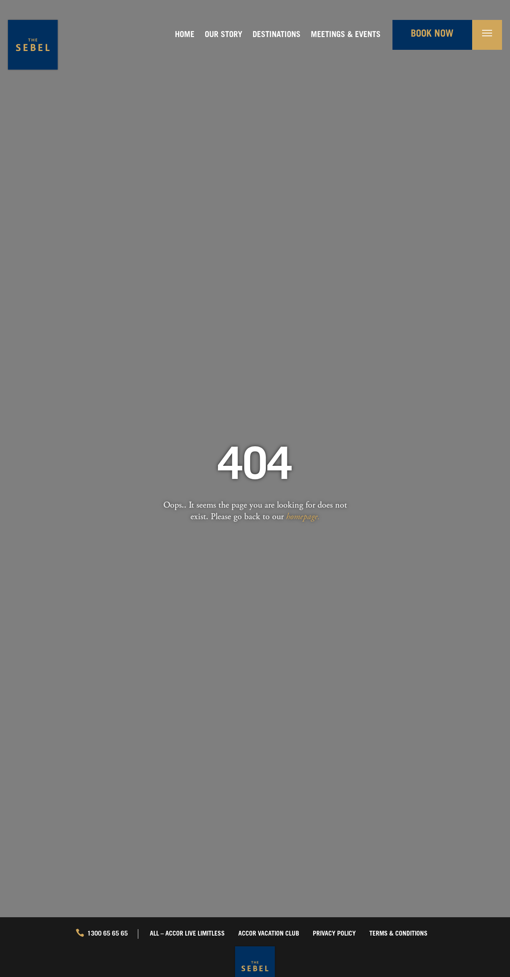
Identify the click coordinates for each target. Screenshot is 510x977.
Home (184, 35)
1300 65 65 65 (107, 934)
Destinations (276, 35)
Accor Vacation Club (268, 934)
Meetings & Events (346, 35)
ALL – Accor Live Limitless (187, 934)
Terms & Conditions (398, 934)
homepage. (303, 516)
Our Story (223, 35)
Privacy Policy (334, 934)
